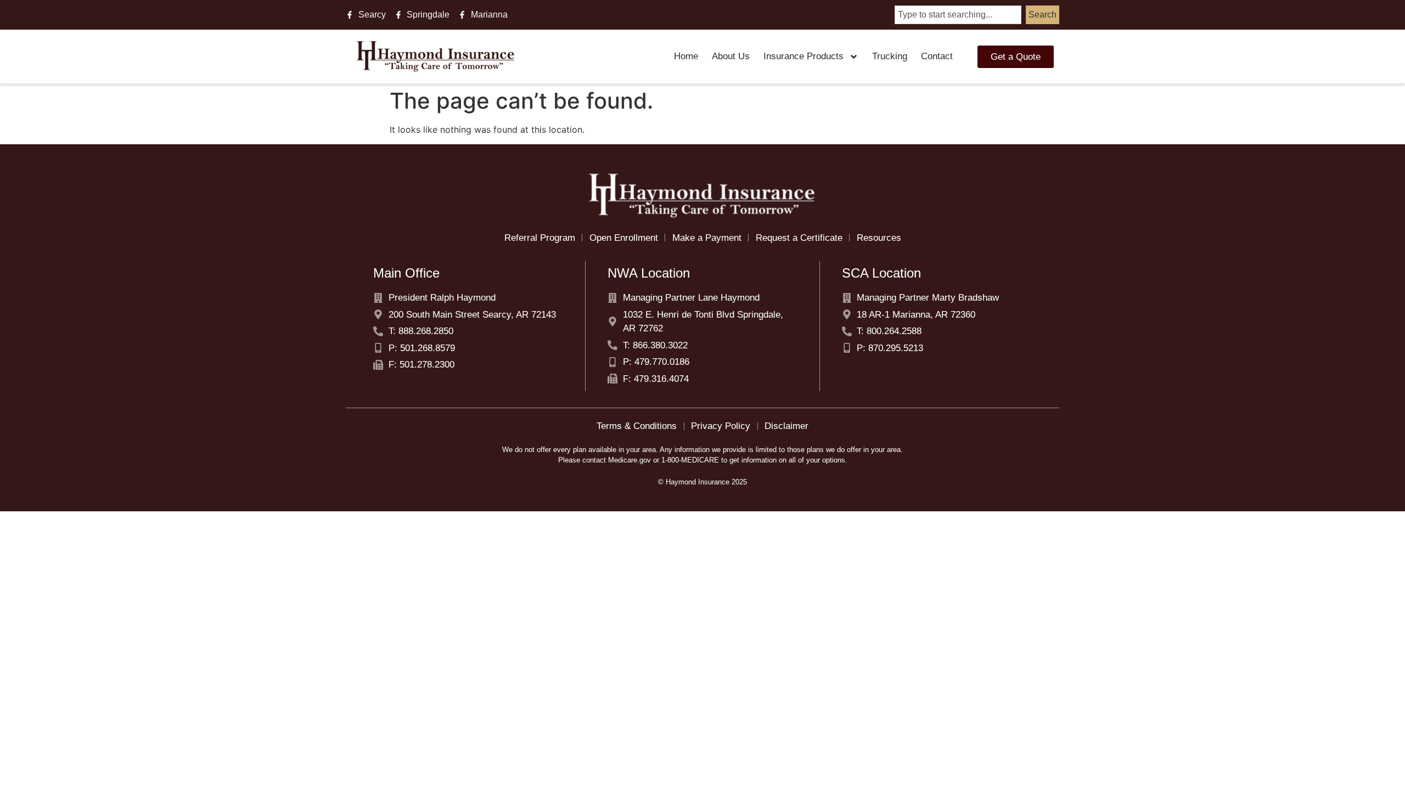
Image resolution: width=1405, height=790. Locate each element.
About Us (731, 56)
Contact (937, 56)
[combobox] (958, 14)
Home (686, 56)
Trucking (889, 56)
